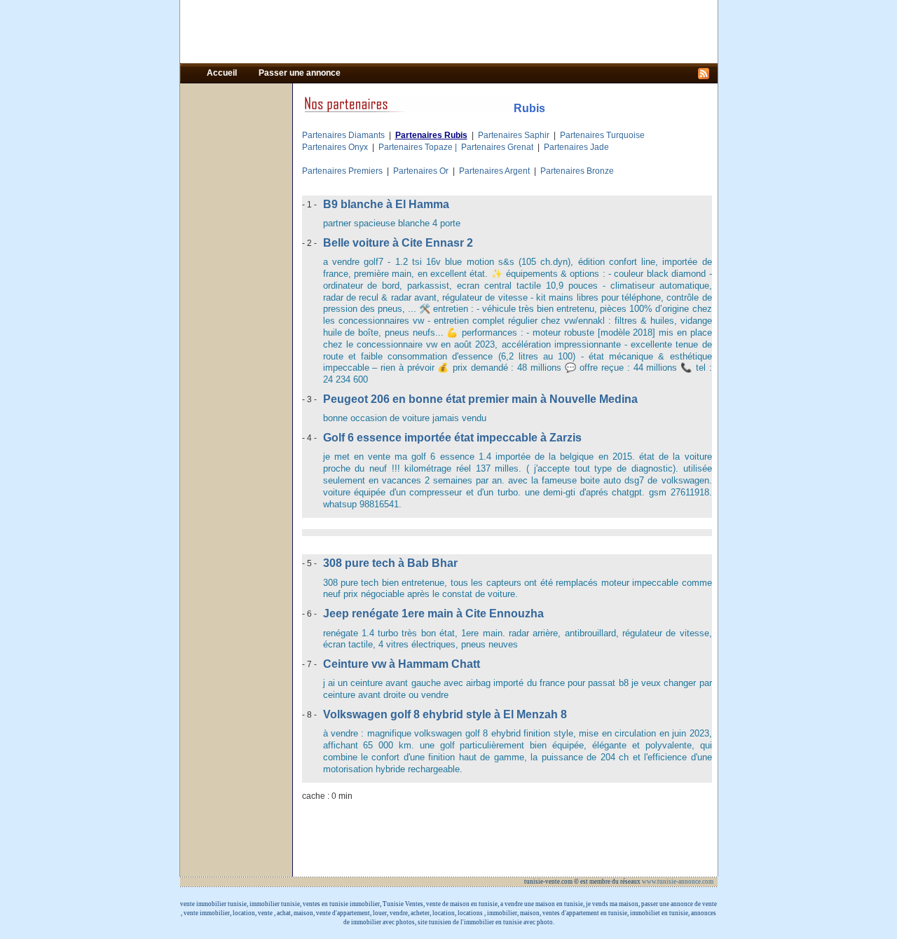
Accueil (223, 73)
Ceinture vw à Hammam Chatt (401, 664)
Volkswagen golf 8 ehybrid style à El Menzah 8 (445, 714)
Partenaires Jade (576, 147)
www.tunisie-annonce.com (678, 881)
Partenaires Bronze (577, 171)
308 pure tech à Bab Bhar (390, 563)
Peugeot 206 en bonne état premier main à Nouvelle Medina (480, 399)
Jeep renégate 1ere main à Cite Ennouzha (433, 613)
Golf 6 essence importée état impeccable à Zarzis (452, 438)
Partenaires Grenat (497, 147)
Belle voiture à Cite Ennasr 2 (398, 243)
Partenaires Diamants (343, 135)
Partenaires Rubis (431, 135)
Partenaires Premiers (342, 171)
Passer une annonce (300, 73)
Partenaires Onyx (335, 147)
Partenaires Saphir (513, 135)
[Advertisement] (448, 31)
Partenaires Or (420, 171)
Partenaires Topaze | (419, 147)
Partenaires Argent (494, 171)
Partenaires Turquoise (602, 135)
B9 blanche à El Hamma (386, 204)
